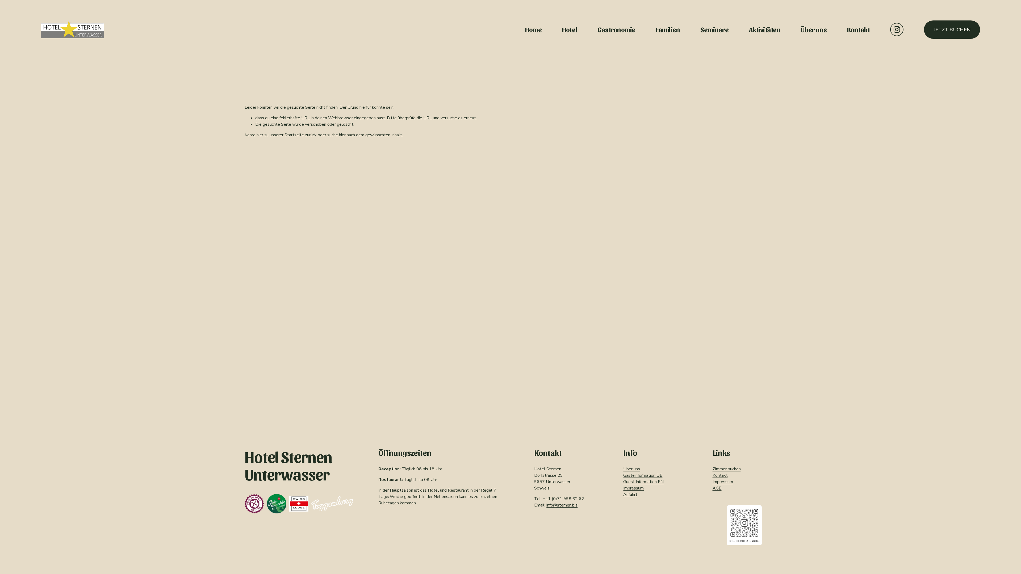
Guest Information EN (643, 482)
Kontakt (858, 29)
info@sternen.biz (562, 505)
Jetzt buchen (952, 29)
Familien (668, 29)
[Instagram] (896, 29)
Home (533, 29)
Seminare (714, 29)
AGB (717, 488)
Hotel (569, 29)
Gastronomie (616, 29)
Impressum (633, 488)
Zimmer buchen (727, 469)
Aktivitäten (764, 29)
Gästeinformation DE (642, 475)
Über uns (814, 29)
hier (260, 135)
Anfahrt (630, 494)
